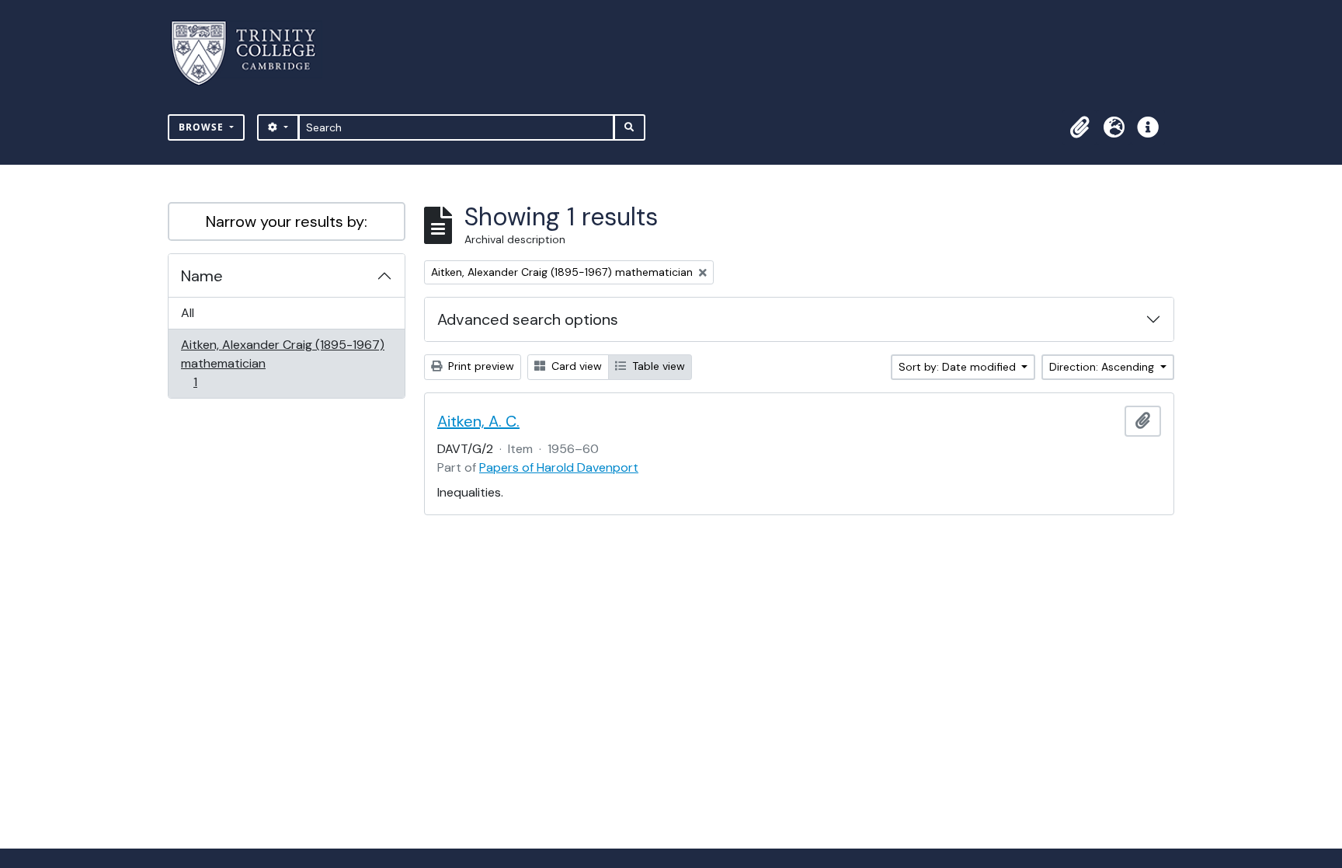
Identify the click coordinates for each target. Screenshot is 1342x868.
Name (202, 276)
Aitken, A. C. (478, 421)
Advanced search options (527, 319)
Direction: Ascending (1103, 367)
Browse (203, 127)
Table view (657, 366)
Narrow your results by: (286, 221)
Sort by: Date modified (959, 367)
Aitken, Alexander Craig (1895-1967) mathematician (282, 363)
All (187, 313)
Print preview (479, 366)
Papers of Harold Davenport (558, 467)
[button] (1079, 127)
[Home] (253, 53)
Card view (575, 366)
